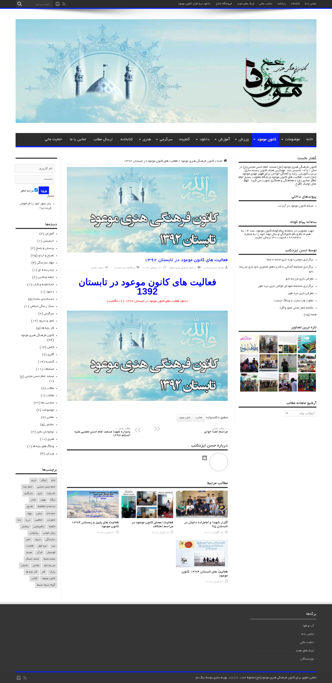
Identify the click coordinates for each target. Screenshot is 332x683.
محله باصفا (49, 559)
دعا (19, 520)
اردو (33, 480)
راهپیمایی (39, 526)
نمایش (50, 424)
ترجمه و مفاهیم (46, 506)
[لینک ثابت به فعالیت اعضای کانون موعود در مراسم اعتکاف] (147, 517)
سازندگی (50, 539)
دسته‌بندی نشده (43, 299)
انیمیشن (48, 241)
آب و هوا (308, 626)
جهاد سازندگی (45, 262)
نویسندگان (307, 659)
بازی (40, 493)
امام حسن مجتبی (46, 487)
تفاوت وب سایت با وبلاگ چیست (293, 300)
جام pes (51, 513)
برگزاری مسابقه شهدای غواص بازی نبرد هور (285, 286)
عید (53, 546)
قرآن (39, 552)
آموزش (224, 139)
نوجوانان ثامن (45, 432)
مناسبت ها (47, 403)
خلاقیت (39, 520)
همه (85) (310, 314)
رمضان (25, 526)
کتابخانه (295, 3)
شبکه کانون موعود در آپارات (295, 206)
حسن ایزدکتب (210, 268)
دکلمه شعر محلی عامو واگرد (296, 308)
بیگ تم (200, 677)
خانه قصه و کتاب (43, 284)
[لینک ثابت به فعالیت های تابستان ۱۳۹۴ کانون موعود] (202, 566)
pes (53, 480)
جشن (39, 513)
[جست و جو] (19, 4)
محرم (29, 552)
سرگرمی (166, 139)
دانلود (205, 139)
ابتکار (44, 480)
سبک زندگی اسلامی (42, 306)
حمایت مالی (265, 3)
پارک (52, 572)
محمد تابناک (32, 559)
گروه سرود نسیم (46, 585)
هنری (147, 139)
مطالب (50, 388)
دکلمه (52, 526)
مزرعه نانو (49, 565)
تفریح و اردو (46, 255)
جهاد (29, 513)
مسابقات (49, 369)
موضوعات (292, 139)
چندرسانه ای (46, 270)
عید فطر (42, 546)
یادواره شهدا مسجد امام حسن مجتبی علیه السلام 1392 (102, 432)
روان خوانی (49, 533)
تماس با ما (310, 3)
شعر (28, 539)
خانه (309, 139)
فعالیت (199, 417)
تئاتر (33, 500)
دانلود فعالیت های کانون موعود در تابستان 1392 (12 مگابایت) (147, 301)
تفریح (30, 506)
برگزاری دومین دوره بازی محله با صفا (290, 259)
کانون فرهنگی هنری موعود (197, 161)
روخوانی (34, 533)
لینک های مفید (245, 3)
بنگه (52, 500)
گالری (50, 354)
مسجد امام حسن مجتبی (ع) (37, 376)
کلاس (50, 347)
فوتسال (51, 552)
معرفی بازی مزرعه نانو (299, 279)
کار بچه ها (48, 328)
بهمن (43, 500)
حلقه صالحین (46, 277)
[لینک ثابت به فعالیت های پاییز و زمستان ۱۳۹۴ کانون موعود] (93, 517)
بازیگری (28, 493)
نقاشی (50, 417)
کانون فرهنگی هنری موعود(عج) (275, 677)
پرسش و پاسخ (45, 248)
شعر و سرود (46, 321)
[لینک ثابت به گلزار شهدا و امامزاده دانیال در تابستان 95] (202, 517)
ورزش (244, 139)
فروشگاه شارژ (224, 3)
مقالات (50, 395)
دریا (28, 520)
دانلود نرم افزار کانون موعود (194, 3)
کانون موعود (266, 139)
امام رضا (27, 487)
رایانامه (282, 3)
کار (43, 572)
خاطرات (51, 520)
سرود (38, 539)
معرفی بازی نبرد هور (300, 293)
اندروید (51, 493)
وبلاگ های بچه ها (43, 446)
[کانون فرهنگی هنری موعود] (166, 121)
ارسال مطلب (103, 139)
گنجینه (184, 139)
